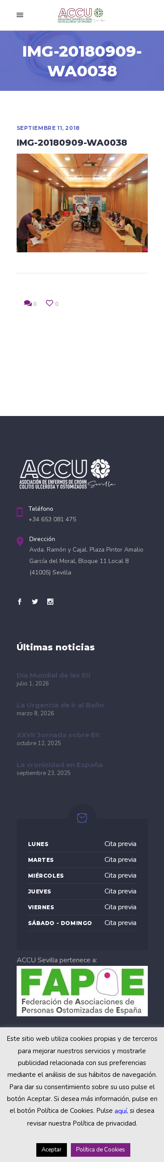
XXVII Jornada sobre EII (58, 735)
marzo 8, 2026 (35, 713)
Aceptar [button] (52, 1150)
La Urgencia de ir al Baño (60, 705)
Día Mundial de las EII (54, 675)
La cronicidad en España (60, 764)
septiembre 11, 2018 (48, 128)
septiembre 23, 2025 (44, 773)
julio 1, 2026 (33, 684)
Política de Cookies (100, 1150)
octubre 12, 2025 (39, 743)
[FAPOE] (82, 1014)
